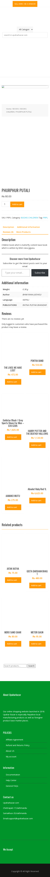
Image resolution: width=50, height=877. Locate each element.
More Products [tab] (23, 232)
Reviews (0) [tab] (8, 232)
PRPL (45, 217)
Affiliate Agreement (14, 739)
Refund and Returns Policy (17, 745)
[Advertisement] (25, 57)
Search (31, 666)
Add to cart (17, 204)
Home (8, 109)
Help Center (11, 780)
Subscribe (40, 272)
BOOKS (16, 109)
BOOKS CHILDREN (29, 217)
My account (11, 756)
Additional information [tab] (28, 227)
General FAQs (12, 786)
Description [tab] (8, 227)
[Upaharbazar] (25, 87)
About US (10, 751)
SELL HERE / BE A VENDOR (25, 4)
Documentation (13, 774)
